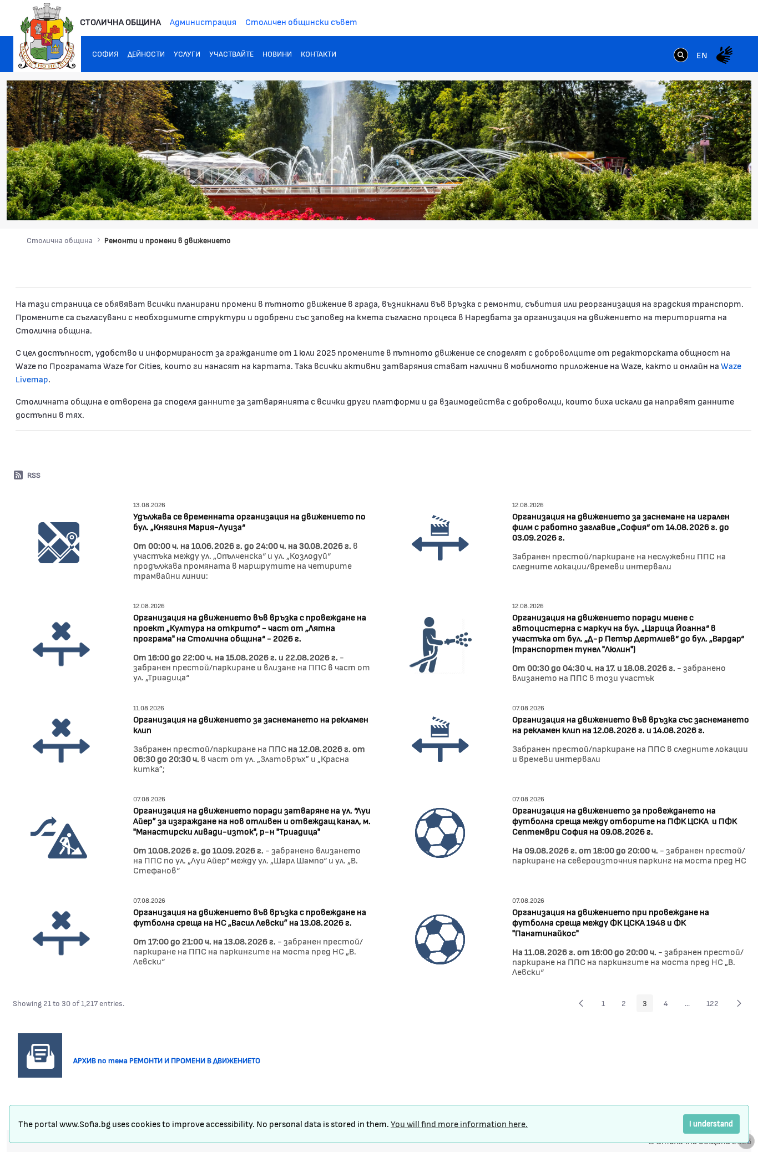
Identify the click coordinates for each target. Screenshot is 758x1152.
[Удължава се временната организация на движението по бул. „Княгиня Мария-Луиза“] (59, 542)
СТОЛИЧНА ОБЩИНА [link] (120, 21)
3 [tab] (664, 201)
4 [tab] (675, 201)
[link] (681, 56)
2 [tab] (653, 201)
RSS (34, 474)
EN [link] (702, 54)
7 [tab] (708, 201)
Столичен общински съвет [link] (301, 21)
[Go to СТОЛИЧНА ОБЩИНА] (47, 36)
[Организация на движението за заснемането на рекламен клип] (61, 740)
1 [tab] (642, 201)
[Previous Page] (581, 1003)
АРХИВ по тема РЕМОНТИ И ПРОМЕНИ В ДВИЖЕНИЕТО (171, 1060)
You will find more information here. (459, 1123)
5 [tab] (686, 201)
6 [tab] (697, 201)
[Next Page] (739, 1003)
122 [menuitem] (715, 1005)
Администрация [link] (203, 21)
